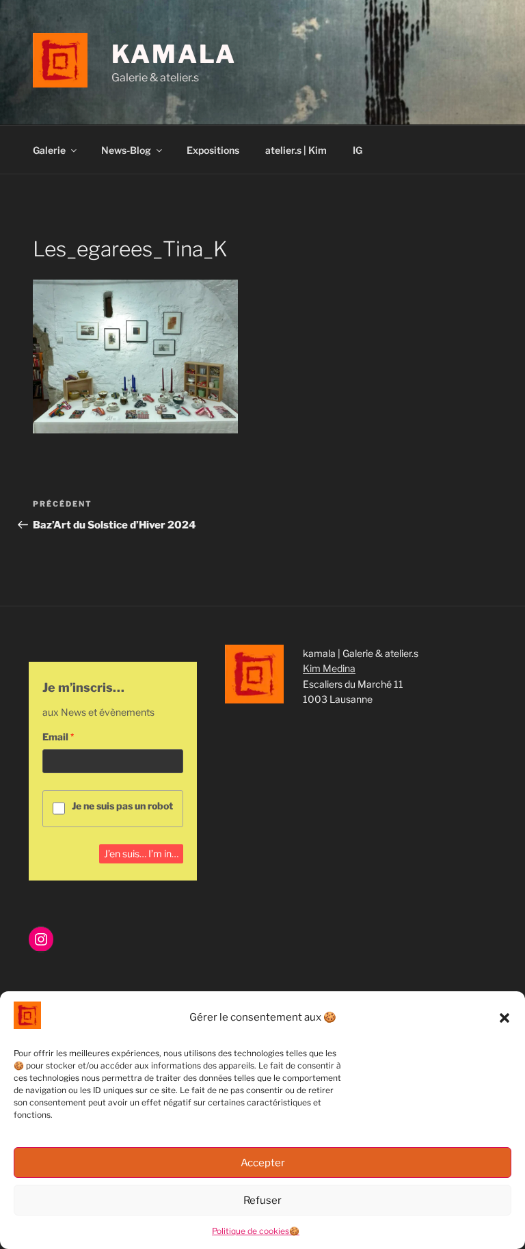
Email (55, 736)
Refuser (262, 1200)
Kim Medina (329, 668)
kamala (174, 54)
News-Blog (126, 150)
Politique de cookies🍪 (255, 1231)
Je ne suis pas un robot (122, 805)
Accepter (263, 1163)
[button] (504, 1018)
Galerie (49, 150)
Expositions (213, 150)
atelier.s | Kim (296, 150)
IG (357, 150)
